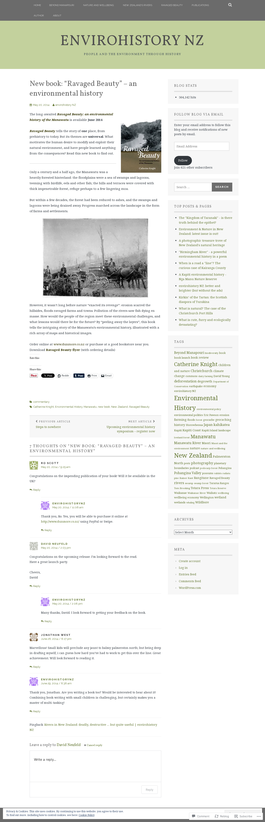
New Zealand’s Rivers (137, 5)
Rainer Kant (186, 478)
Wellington (207, 497)
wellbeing (223, 492)
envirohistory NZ (132, 41)
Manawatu (90, 406)
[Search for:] (193, 187)
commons (192, 376)
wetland (220, 497)
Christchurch (201, 371)
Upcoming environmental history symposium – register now (131, 426)
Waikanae (180, 493)
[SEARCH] (230, 5)
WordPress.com (190, 588)
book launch (182, 357)
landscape (224, 430)
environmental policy (209, 409)
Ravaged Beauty (172, 5)
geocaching (223, 420)
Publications (200, 5)
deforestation (185, 381)
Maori (206, 443)
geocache (208, 420)
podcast (194, 468)
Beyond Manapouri (61, 5)
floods (191, 420)
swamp (189, 483)
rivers (179, 482)
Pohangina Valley (187, 473)
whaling (190, 502)
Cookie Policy (87, 815)
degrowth (205, 381)
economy (210, 386)
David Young (221, 376)
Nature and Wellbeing (98, 5)
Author (39, 15)
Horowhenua (194, 425)
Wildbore (202, 502)
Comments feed (190, 581)
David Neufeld (54, 543)
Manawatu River (187, 443)
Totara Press (200, 488)
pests (187, 463)
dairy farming (205, 376)
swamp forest (201, 483)
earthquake (196, 386)
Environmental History (68, 406)
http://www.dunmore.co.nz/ (60, 521)
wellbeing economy (186, 497)
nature (195, 448)
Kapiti (178, 430)
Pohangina (224, 468)
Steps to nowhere (53, 424)
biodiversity (211, 352)
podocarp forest (209, 468)
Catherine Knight (43, 406)
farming (180, 419)
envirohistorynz (69, 503)
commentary (41, 401)
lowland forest (182, 437)
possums (207, 473)
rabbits (218, 473)
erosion (224, 415)
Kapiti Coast (192, 430)
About (57, 15)
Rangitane (201, 478)
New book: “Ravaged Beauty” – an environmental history (83, 89)
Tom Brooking (182, 488)
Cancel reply (94, 745)
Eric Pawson (211, 415)
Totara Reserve (218, 488)
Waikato (212, 493)
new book (104, 406)
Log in (183, 568)
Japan (208, 424)
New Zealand (119, 406)
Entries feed (187, 574)
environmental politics (188, 415)
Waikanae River (197, 492)
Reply (36, 489)
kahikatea (221, 424)
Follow (183, 160)
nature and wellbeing (213, 448)
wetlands (180, 502)
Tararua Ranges (219, 483)
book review (200, 357)
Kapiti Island (209, 430)
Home (37, 5)
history (179, 425)
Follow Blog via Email (199, 114)
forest (199, 419)
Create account (189, 561)
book (222, 353)
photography (202, 462)
